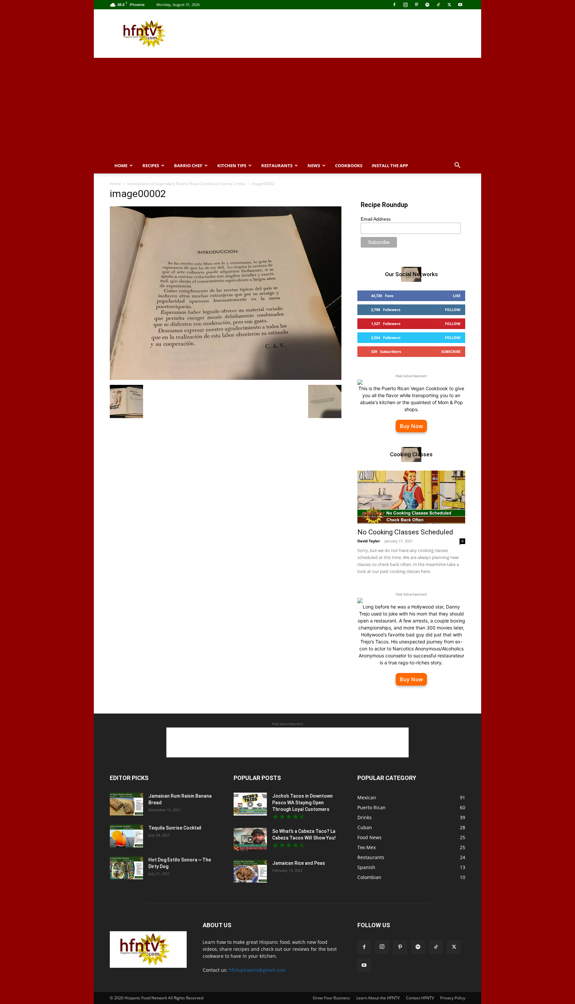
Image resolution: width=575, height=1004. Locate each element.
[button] (457, 166)
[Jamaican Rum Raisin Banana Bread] (126, 804)
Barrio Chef (188, 165)
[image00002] (225, 378)
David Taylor (368, 540)
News (313, 165)
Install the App (390, 165)
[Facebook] (394, 4)
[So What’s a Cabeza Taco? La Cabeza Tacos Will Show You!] (250, 839)
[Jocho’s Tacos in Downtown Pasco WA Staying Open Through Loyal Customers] (250, 804)
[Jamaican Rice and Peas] (250, 871)
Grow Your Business (331, 998)
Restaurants (276, 165)
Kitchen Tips (231, 165)
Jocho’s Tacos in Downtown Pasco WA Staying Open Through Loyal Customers (302, 802)
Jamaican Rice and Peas (298, 863)
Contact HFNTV (420, 998)
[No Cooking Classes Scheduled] (411, 497)
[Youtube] (460, 4)
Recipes (150, 165)
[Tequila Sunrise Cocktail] (126, 836)
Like (457, 295)
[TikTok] (438, 4)
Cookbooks (348, 165)
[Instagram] (405, 4)
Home (120, 165)
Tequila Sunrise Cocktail (174, 828)
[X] (449, 4)
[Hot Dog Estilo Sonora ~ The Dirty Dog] (126, 867)
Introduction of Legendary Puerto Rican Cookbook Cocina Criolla (186, 183)
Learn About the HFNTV (378, 998)
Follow (453, 309)
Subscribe (451, 351)
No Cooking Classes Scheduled (405, 532)
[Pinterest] (416, 4)
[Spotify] (427, 4)
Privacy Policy (452, 998)
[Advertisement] (344, 34)
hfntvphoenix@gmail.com (257, 970)
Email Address (376, 219)
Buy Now (411, 426)
